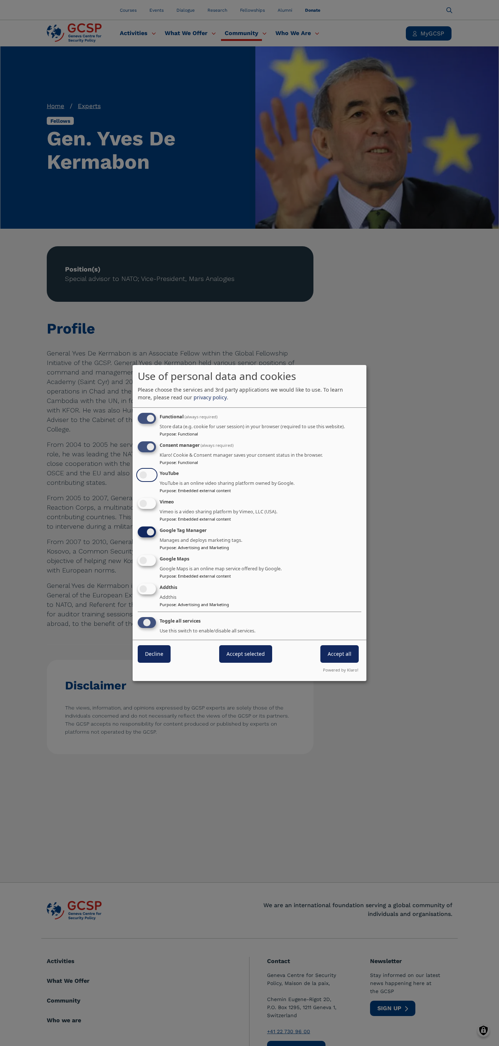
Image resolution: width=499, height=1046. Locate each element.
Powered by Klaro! (340, 670)
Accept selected (245, 654)
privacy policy (210, 397)
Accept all (339, 654)
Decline (154, 654)
